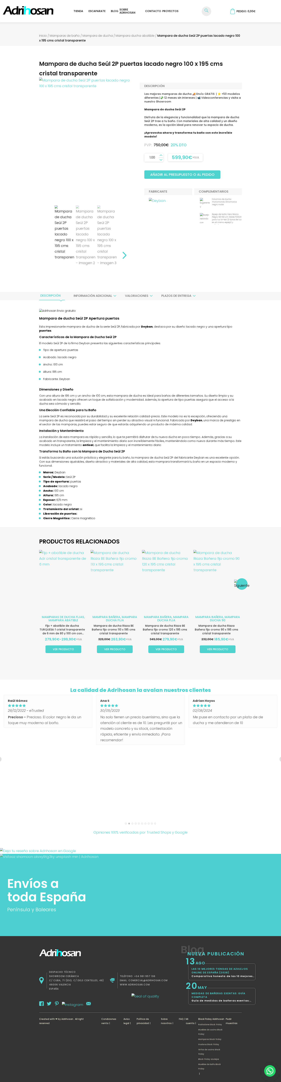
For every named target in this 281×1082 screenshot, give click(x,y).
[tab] (50, 295)
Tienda (78, 11)
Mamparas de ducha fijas (63, 617)
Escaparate (97, 11)
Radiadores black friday (210, 1024)
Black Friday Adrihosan (211, 1019)
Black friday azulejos (208, 1059)
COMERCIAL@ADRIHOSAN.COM (148, 980)
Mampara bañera (106, 617)
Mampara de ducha (98, 35)
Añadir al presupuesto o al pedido (182, 174)
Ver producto (63, 649)
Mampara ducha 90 (225, 618)
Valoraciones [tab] (136, 296)
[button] (270, 1071)
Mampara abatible (63, 620)
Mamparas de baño (65, 35)
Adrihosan (67, 1019)
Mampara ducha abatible (135, 35)
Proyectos (170, 11)
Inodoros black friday (208, 1044)
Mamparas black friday (209, 1039)
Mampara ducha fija (121, 618)
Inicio (43, 35)
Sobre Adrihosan (127, 11)
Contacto (153, 11)
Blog (114, 11)
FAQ (181, 1019)
